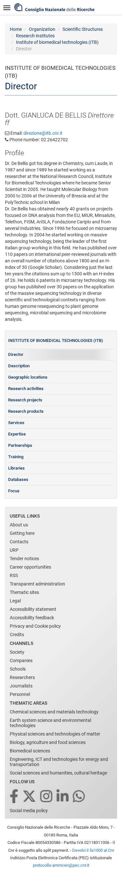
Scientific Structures (82, 29)
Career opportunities (30, 567)
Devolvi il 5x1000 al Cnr (93, 850)
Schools (18, 669)
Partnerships (20, 445)
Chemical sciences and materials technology (54, 711)
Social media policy (29, 810)
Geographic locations (27, 377)
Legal (15, 600)
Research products (26, 411)
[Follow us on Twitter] (29, 796)
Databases (18, 479)
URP (14, 550)
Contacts (19, 541)
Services (16, 422)
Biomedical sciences (30, 750)
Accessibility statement (33, 609)
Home (16, 29)
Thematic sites (24, 592)
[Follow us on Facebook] (14, 796)
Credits (17, 634)
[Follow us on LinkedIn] (63, 796)
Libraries (16, 468)
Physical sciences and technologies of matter (55, 733)
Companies (21, 660)
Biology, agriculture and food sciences (48, 742)
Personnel (20, 694)
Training (15, 456)
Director (15, 354)
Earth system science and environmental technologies (50, 723)
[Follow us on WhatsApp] (79, 796)
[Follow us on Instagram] (46, 796)
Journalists (21, 685)
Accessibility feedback (32, 617)
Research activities (26, 388)
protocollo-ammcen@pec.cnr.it (61, 865)
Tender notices (24, 558)
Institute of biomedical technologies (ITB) (57, 42)
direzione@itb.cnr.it (42, 133)
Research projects (25, 399)
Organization (42, 29)
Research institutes (35, 35)
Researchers (22, 677)
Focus (14, 490)
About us (19, 524)
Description (19, 365)
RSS (14, 575)
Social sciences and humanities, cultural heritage (58, 772)
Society (17, 652)
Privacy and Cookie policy (35, 626)
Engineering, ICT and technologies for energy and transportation (59, 762)
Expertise (17, 434)
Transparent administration (37, 583)
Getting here (22, 533)
